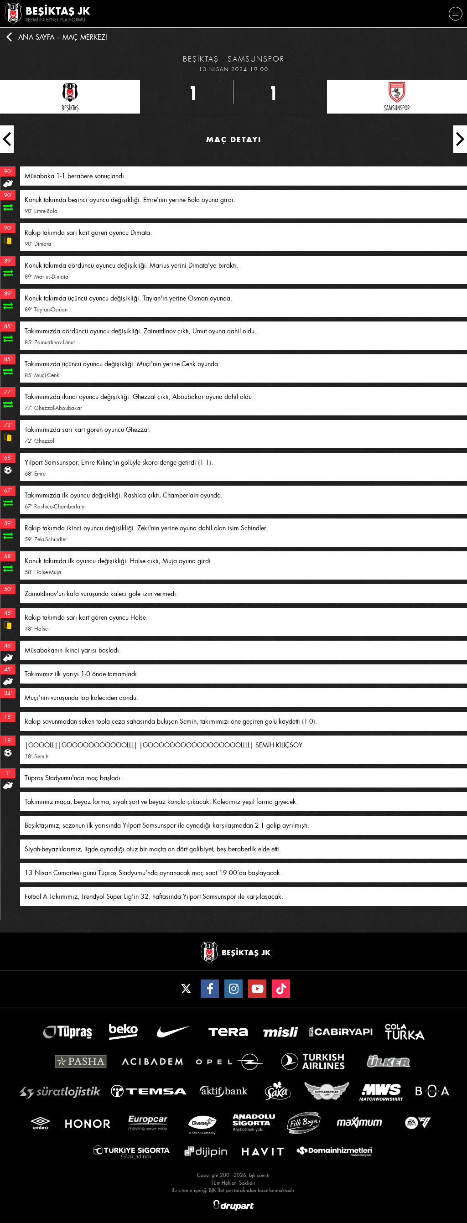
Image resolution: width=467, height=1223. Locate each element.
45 (7, 669)
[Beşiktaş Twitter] (186, 988)
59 (7, 523)
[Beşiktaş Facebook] (210, 988)
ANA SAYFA (36, 37)
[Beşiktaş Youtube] (257, 988)
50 (7, 589)
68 (7, 457)
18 (7, 716)
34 (7, 693)
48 (7, 613)
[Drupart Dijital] (233, 1205)
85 (7, 326)
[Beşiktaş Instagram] (233, 988)
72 (7, 425)
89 (7, 260)
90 (7, 171)
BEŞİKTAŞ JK (58, 11)
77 (7, 392)
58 (7, 556)
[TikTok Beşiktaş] (281, 988)
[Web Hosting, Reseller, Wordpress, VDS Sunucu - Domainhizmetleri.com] (334, 1152)
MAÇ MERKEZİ (84, 37)
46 (7, 645)
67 (7, 490)
